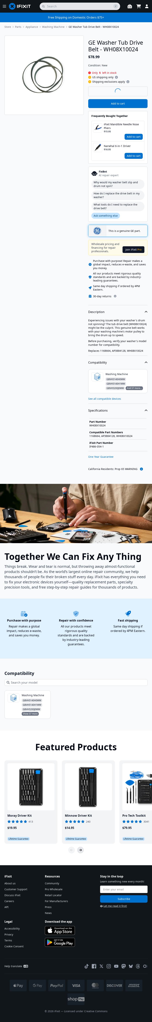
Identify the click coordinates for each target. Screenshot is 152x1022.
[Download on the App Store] (60, 930)
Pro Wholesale (53, 889)
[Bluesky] (131, 966)
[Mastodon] (123, 966)
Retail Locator (53, 895)
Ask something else (106, 215)
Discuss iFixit (12, 895)
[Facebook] (94, 966)
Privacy (8, 934)
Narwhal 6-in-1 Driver (117, 146)
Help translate (13, 966)
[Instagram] (109, 966)
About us (10, 883)
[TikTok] (86, 966)
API (6, 907)
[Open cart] (138, 6)
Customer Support (15, 889)
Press (48, 907)
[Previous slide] (71, 850)
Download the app (58, 922)
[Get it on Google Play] (60, 942)
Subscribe (124, 899)
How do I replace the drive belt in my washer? (117, 195)
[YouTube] (116, 966)
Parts (18, 27)
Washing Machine (53, 27)
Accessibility (12, 928)
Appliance (32, 27)
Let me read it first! (115, 906)
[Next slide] (80, 850)
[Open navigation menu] (4, 6)
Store (7, 27)
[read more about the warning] (141, 469)
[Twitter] (101, 966)
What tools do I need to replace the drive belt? (115, 206)
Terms (8, 940)
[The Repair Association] (145, 966)
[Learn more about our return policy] (115, 296)
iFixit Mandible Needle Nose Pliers (121, 126)
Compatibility (97, 362)
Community (52, 883)
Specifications (98, 410)
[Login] (147, 6)
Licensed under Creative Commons (86, 1011)
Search (138, 91)
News (48, 913)
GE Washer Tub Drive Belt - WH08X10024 (94, 27)
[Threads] (138, 966)
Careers (9, 901)
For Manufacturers (56, 901)
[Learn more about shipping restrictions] (116, 77)
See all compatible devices (104, 398)
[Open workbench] (129, 6)
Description (96, 312)
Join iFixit (133, 249)
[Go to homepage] (21, 6)
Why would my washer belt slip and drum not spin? (116, 184)
